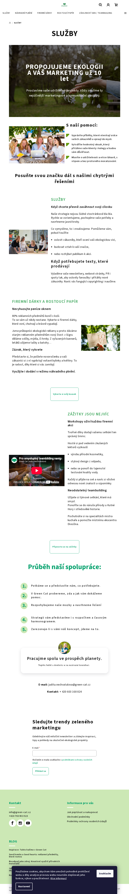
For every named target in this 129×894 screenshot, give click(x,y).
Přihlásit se (40, 771)
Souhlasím (105, 873)
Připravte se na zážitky (64, 546)
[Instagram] (20, 823)
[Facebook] (12, 823)
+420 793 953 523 (18, 816)
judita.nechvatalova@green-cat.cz (69, 685)
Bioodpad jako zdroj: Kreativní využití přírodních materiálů (34, 862)
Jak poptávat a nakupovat (82, 812)
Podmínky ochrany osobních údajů (87, 821)
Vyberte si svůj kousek (64, 394)
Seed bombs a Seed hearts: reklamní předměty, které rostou (34, 855)
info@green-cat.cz (20, 812)
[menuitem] (6, 13)
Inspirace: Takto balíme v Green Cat (28, 850)
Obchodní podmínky (78, 817)
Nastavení (24, 886)
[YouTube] (28, 823)
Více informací (58, 878)
